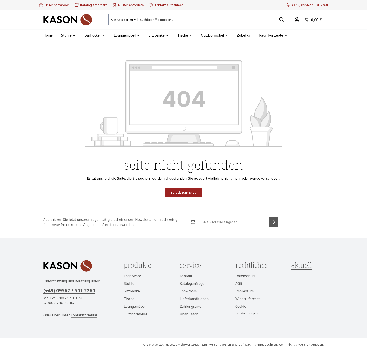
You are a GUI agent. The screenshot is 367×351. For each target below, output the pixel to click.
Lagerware (132, 275)
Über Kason (189, 314)
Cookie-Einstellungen (246, 310)
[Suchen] (282, 19)
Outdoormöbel (135, 314)
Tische (129, 298)
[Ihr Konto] (296, 20)
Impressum (244, 291)
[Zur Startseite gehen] (67, 19)
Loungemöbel (135, 306)
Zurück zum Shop (183, 192)
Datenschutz (245, 275)
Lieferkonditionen (194, 298)
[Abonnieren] (273, 222)
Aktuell (301, 265)
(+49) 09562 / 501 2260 (69, 290)
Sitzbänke (132, 291)
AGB (238, 283)
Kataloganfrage (192, 283)
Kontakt (186, 275)
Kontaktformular (84, 315)
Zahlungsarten (191, 306)
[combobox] (207, 19)
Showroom (188, 291)
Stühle (129, 283)
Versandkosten (220, 345)
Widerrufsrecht (247, 298)
